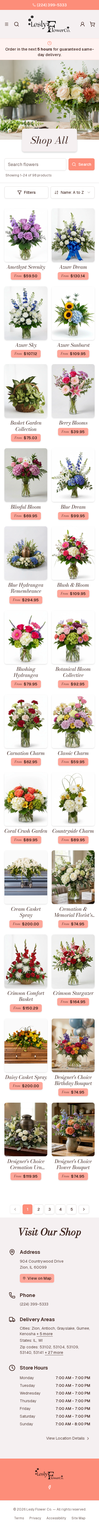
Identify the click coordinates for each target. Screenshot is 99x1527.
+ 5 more (45, 1333)
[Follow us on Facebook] (49, 1487)
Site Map (78, 1518)
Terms (19, 1518)
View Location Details (65, 1438)
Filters (30, 192)
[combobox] (73, 192)
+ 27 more (54, 1352)
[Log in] (82, 24)
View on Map (39, 1278)
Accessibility (56, 1518)
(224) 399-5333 (52, 4)
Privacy (35, 1518)
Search (84, 164)
